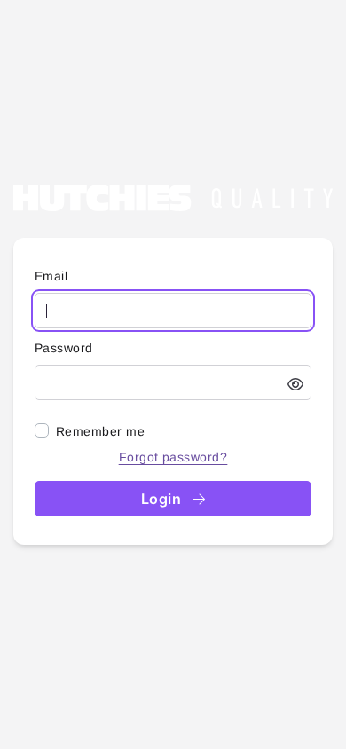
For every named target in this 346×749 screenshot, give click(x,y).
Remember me (100, 431)
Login (163, 499)
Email (51, 276)
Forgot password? (173, 457)
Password (64, 348)
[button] (295, 384)
